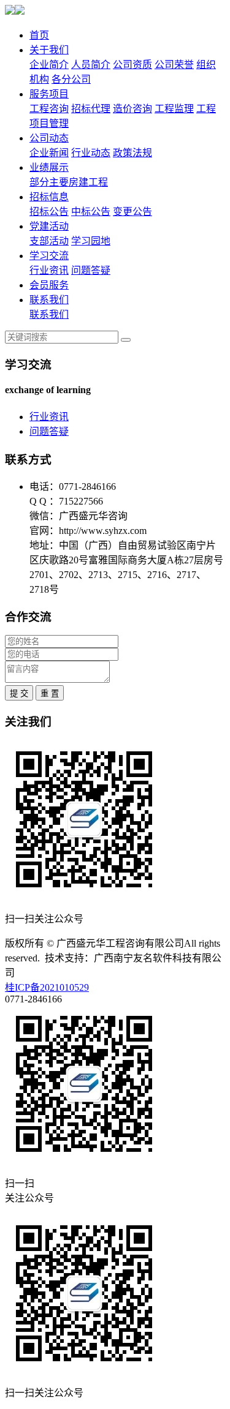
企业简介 (49, 64)
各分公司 (71, 79)
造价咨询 (132, 108)
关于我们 (49, 50)
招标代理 (90, 108)
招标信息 (49, 197)
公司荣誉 (174, 64)
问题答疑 (90, 270)
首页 (39, 35)
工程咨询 (49, 108)
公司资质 (132, 64)
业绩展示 (49, 167)
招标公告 (49, 211)
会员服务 (49, 285)
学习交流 (49, 255)
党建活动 (49, 226)
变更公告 (132, 211)
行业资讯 (49, 270)
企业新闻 (49, 153)
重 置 (49, 693)
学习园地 (90, 241)
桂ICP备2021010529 (47, 987)
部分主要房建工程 (68, 182)
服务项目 (49, 94)
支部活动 (49, 241)
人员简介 (90, 64)
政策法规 (132, 153)
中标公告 (90, 211)
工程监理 (174, 108)
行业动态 (90, 153)
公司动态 (49, 138)
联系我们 (49, 300)
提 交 (19, 693)
